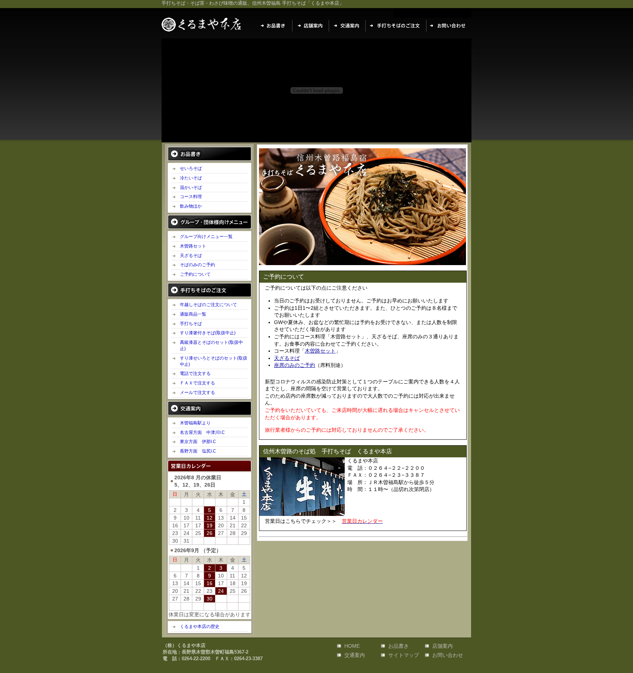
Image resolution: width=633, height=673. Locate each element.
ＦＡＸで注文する (197, 383)
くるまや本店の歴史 (199, 626)
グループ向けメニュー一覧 (206, 236)
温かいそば (191, 187)
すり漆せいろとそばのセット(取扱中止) (213, 361)
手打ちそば (191, 323)
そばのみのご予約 (197, 264)
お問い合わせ (447, 655)
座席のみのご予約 (294, 365)
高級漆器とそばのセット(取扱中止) (211, 345)
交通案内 (354, 655)
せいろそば (191, 168)
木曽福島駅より (195, 422)
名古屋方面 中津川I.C (202, 432)
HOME (352, 646)
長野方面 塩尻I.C (198, 451)
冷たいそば (191, 178)
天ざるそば (191, 255)
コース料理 (191, 196)
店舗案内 (442, 646)
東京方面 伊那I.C (198, 441)
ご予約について (195, 274)
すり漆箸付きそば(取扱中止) (208, 332)
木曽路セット (193, 246)
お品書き (398, 646)
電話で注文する (195, 373)
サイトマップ (403, 655)
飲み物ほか (191, 206)
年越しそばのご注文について (208, 304)
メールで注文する (197, 392)
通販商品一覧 (193, 314)
